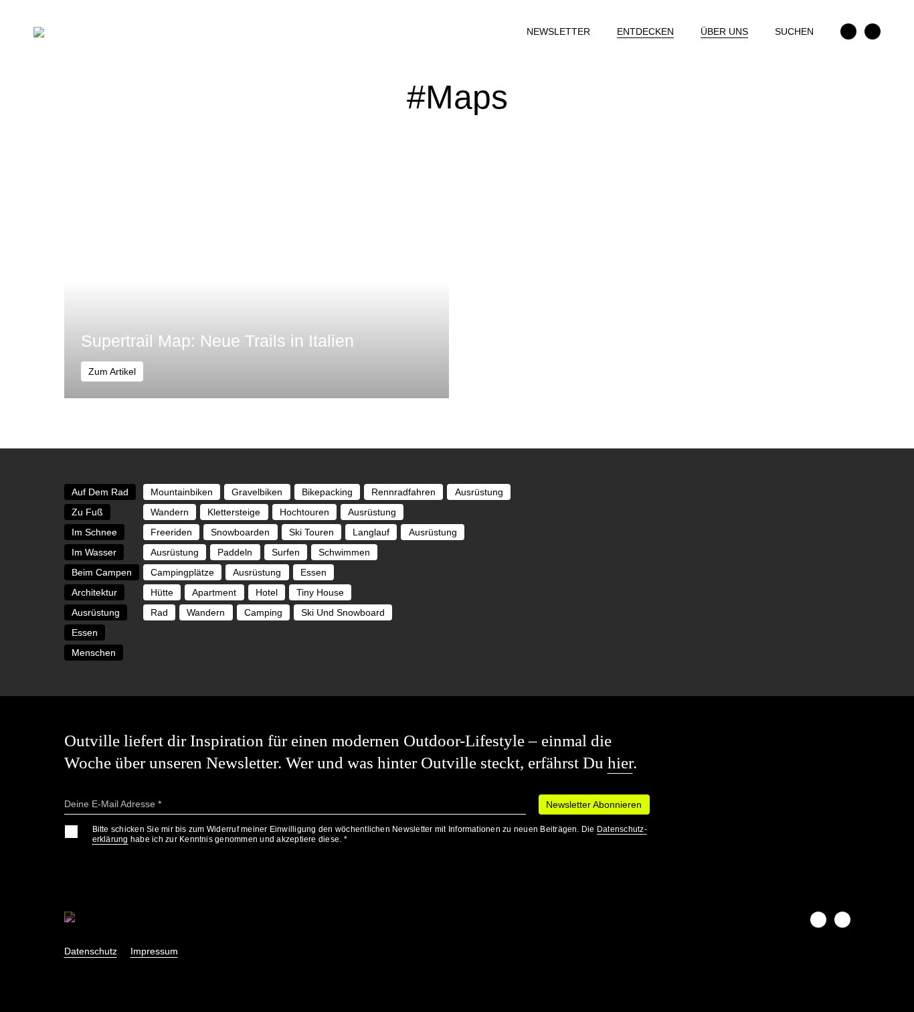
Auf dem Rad (100, 492)
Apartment (214, 592)
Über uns (724, 31)
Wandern (170, 512)
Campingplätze (182, 572)
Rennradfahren (403, 492)
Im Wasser (94, 552)
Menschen (94, 652)
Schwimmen (344, 552)
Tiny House (320, 592)
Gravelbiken (257, 492)
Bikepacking (327, 492)
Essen (313, 572)
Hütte (162, 592)
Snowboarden (240, 532)
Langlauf (371, 532)
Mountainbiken (182, 492)
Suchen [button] (794, 31)
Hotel (267, 592)
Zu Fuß (87, 512)
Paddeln (234, 552)
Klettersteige (233, 512)
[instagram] (872, 31)
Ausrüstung (479, 492)
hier (620, 763)
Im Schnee (94, 532)
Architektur (94, 592)
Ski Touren (311, 532)
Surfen (286, 552)
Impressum (154, 951)
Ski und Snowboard (343, 612)
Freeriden (171, 532)
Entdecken (645, 31)
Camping (263, 612)
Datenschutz (90, 951)
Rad (159, 612)
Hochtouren (304, 512)
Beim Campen (102, 572)
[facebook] (848, 31)
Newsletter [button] (558, 31)
